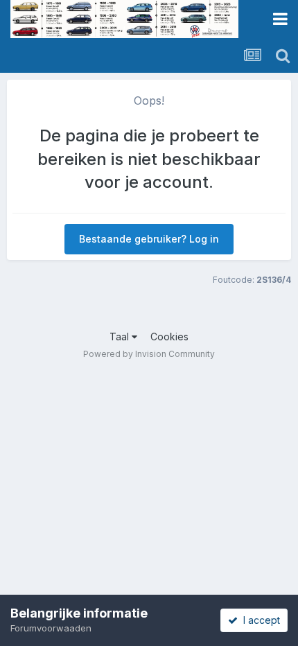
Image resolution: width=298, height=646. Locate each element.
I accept (259, 620)
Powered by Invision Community (149, 354)
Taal (120, 336)
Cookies (169, 336)
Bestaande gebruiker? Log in (149, 239)
